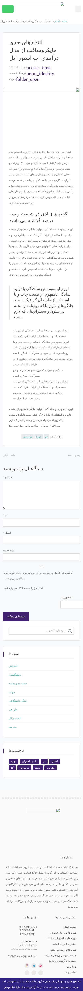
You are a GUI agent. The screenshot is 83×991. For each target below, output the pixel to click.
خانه (64, 21)
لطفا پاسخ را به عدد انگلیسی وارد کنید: (24, 588)
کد (12, 767)
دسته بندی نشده (18, 683)
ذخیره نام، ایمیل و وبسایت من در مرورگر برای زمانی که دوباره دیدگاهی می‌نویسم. (38, 575)
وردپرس (27, 436)
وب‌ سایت (8, 549)
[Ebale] (40, 972)
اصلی (54, 761)
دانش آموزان (29, 761)
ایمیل (7, 532)
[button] (78, 9)
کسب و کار (15, 718)
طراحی (13, 709)
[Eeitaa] (33, 972)
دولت (12, 79)
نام (5, 515)
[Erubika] (27, 972)
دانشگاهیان (15, 674)
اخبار (57, 21)
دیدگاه (7, 477)
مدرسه (13, 726)
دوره (38, 436)
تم (46, 436)
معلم (38, 767)
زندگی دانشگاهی (18, 700)
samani (13, 73)
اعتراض (13, 665)
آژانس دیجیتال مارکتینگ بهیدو (20, 987)
